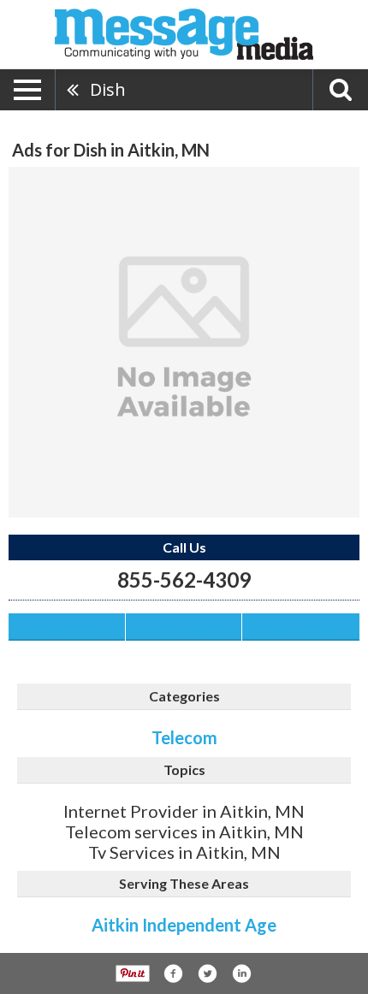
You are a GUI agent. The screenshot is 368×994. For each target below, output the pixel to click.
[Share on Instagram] (241, 973)
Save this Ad (66, 626)
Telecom (184, 737)
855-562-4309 (184, 579)
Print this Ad (184, 626)
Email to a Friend (301, 626)
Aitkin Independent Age (184, 924)
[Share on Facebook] (173, 973)
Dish (108, 89)
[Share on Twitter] (207, 973)
